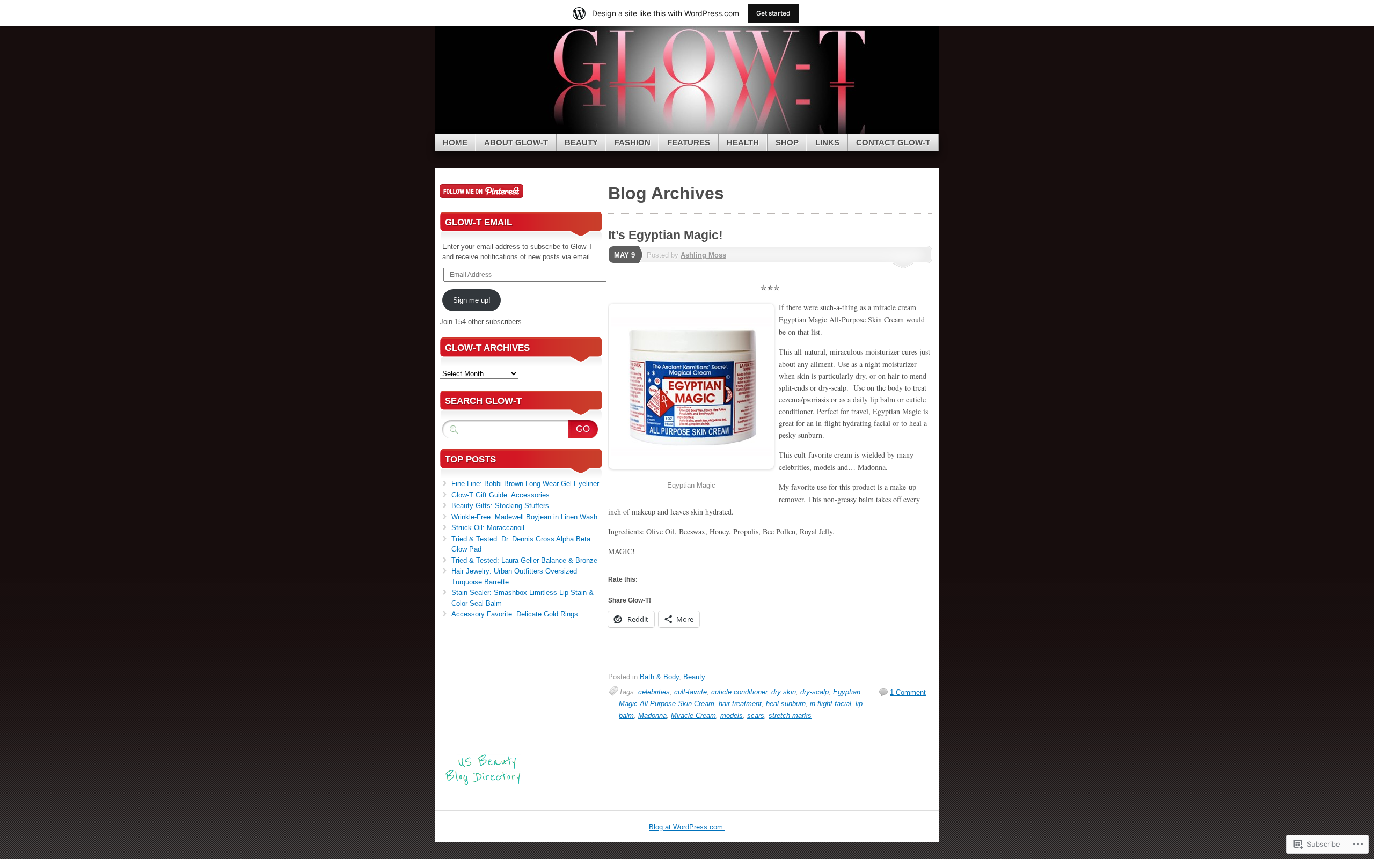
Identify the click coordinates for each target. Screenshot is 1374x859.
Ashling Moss (703, 255)
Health (743, 142)
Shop (787, 142)
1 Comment (908, 692)
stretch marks (790, 715)
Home (455, 142)
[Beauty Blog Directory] (483, 784)
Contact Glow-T (893, 142)
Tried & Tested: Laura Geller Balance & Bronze (524, 560)
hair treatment (740, 704)
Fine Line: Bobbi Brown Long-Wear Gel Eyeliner (525, 484)
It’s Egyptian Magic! (665, 235)
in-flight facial (830, 704)
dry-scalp (814, 692)
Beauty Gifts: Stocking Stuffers (500, 506)
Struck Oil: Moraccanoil (487, 528)
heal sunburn (786, 704)
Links (827, 142)
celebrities (654, 692)
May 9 (624, 255)
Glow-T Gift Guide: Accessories (500, 495)
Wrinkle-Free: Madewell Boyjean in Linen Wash (524, 517)
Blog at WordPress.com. (687, 827)
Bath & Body (659, 677)
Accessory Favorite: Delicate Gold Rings (514, 614)
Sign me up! (472, 300)
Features (688, 142)
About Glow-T (516, 142)
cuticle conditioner (739, 692)
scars (755, 715)
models (731, 715)
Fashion (633, 142)
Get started (773, 13)
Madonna (652, 715)
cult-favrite (690, 692)
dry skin (783, 692)
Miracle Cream (693, 715)
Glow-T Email (478, 222)
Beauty (581, 142)
